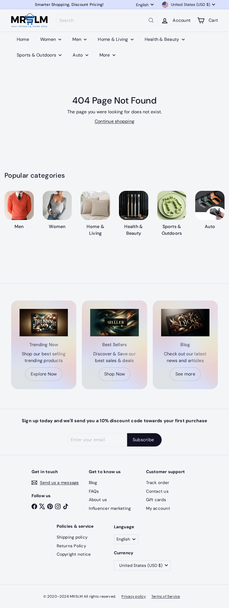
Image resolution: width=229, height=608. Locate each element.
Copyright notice (74, 554)
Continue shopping (114, 121)
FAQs (94, 491)
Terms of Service (165, 596)
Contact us (157, 491)
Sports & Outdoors (37, 55)
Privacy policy (133, 596)
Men (77, 39)
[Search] (151, 20)
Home (23, 39)
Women (48, 39)
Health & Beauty (162, 39)
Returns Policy (71, 546)
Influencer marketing (110, 508)
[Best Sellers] (114, 322)
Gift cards (156, 500)
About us (98, 500)
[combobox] (107, 20)
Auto (78, 55)
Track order (158, 482)
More (105, 55)
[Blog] (185, 322)
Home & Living (113, 39)
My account (158, 508)
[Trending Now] (44, 322)
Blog (93, 482)
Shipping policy (72, 537)
